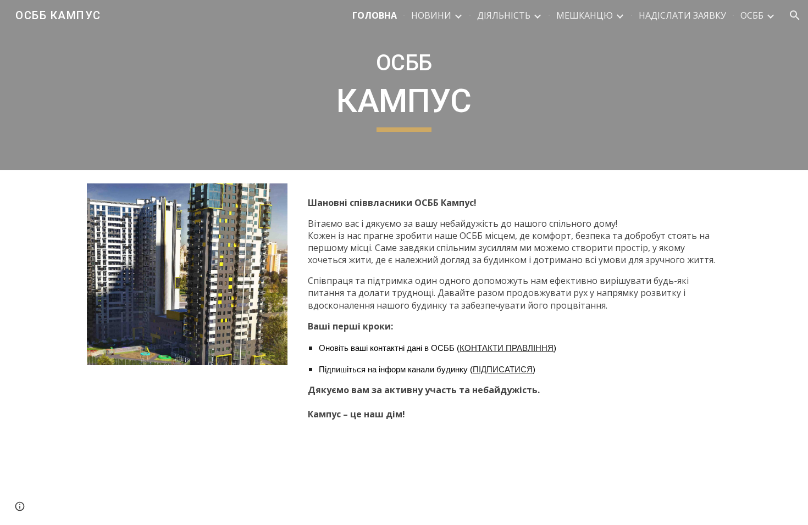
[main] (404, 85)
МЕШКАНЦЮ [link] (584, 15)
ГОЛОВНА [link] (374, 15)
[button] (795, 15)
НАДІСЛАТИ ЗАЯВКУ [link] (682, 15)
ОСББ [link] (751, 15)
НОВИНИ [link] (431, 15)
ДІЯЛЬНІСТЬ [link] (503, 15)
